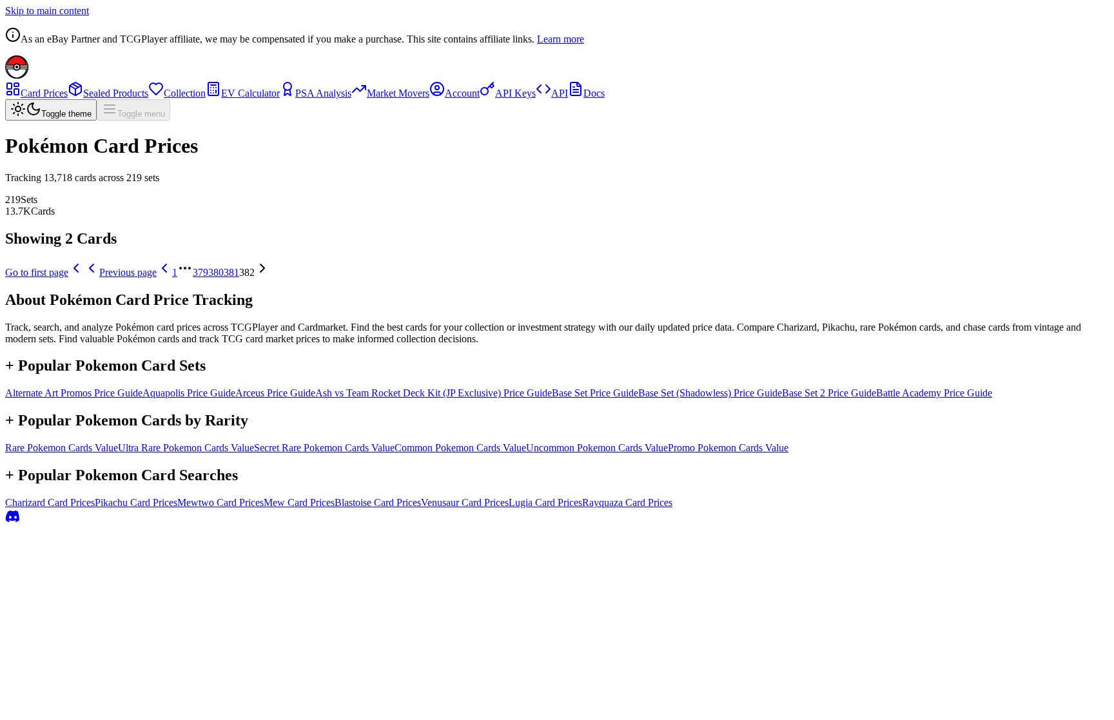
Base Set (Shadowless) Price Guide (710, 392)
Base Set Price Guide (595, 392)
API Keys (515, 93)
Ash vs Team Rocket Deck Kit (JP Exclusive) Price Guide (433, 392)
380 (216, 272)
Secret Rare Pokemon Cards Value (324, 447)
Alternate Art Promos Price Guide (73, 392)
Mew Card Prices (299, 502)
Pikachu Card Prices (136, 502)
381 (231, 272)
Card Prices (44, 93)
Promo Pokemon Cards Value (728, 447)
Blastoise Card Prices (378, 502)
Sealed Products (115, 93)
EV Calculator (250, 93)
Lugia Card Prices (545, 502)
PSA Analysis (323, 93)
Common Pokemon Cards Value (460, 447)
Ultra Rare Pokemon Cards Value (186, 447)
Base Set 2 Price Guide (829, 392)
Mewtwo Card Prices (220, 502)
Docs (594, 93)
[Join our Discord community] (13, 520)
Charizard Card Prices (50, 502)
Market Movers (398, 93)
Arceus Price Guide (275, 392)
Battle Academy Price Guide (934, 392)
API (559, 93)
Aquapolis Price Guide (188, 392)
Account (462, 93)
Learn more (560, 39)
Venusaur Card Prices (465, 502)
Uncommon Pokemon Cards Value (597, 447)
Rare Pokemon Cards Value (61, 447)
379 (200, 272)
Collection (185, 93)
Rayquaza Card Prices (627, 502)
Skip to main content (47, 10)
